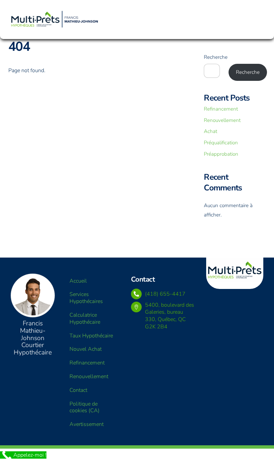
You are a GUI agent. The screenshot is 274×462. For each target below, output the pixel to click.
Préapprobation (221, 154)
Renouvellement (222, 120)
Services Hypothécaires (86, 298)
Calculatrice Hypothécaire (85, 318)
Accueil (78, 281)
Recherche (216, 57)
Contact (78, 390)
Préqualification (221, 142)
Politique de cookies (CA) (85, 407)
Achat (210, 131)
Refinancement (221, 109)
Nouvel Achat (86, 349)
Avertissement (87, 424)
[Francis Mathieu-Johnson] (55, 18)
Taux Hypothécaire (91, 335)
